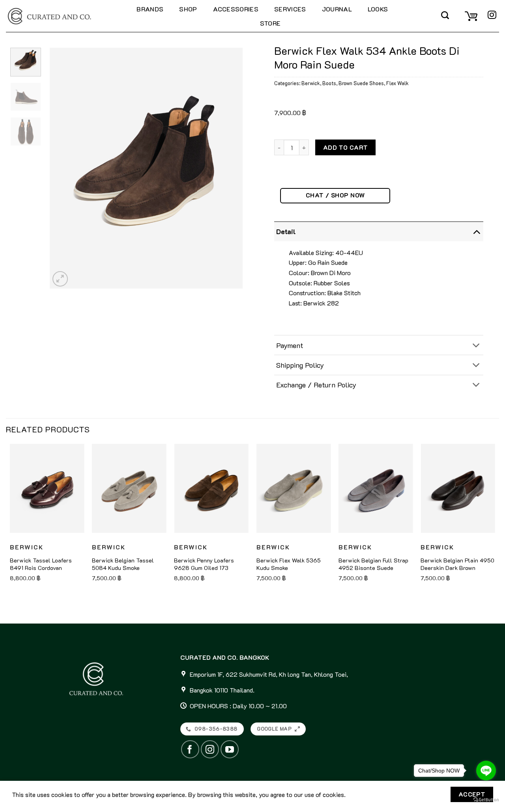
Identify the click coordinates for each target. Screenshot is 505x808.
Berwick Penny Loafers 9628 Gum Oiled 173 (204, 564)
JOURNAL (337, 9)
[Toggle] (476, 231)
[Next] (229, 168)
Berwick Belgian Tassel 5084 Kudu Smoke (123, 564)
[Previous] (63, 168)
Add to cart (345, 147)
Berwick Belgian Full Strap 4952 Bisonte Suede (373, 564)
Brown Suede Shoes (361, 83)
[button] (445, 16)
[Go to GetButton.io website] (486, 799)
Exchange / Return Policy (316, 384)
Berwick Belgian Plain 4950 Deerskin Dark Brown (457, 564)
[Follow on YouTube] (230, 749)
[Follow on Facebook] (190, 749)
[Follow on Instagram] (492, 15)
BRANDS (150, 9)
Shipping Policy (300, 365)
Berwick (310, 83)
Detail (286, 231)
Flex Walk (397, 83)
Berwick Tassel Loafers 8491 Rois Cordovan (41, 564)
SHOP (188, 9)
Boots (329, 83)
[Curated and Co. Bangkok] (61, 16)
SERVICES (290, 9)
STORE (270, 23)
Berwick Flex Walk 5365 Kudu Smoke (288, 564)
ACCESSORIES (236, 9)
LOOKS (378, 9)
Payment (289, 345)
